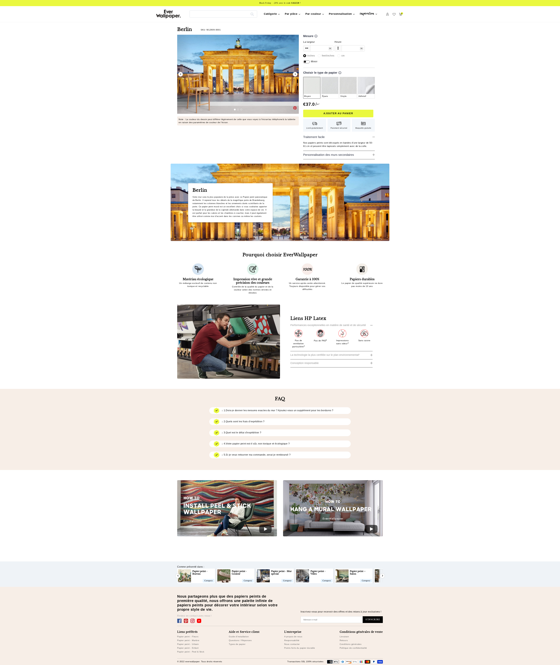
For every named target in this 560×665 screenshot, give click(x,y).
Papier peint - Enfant (188, 648)
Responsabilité (291, 640)
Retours (344, 640)
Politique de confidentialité (353, 648)
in (330, 48)
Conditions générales (351, 644)
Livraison (344, 636)
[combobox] (223, 14)
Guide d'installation (239, 636)
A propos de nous (293, 636)
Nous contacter (292, 644)
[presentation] (180, 74)
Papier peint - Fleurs (187, 636)
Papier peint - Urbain (188, 644)
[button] (235, 109)
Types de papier (237, 644)
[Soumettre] (252, 14)
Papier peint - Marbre (188, 640)
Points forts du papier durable (299, 648)
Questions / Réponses (240, 640)
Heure (338, 42)
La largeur (309, 42)
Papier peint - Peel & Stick (190, 652)
